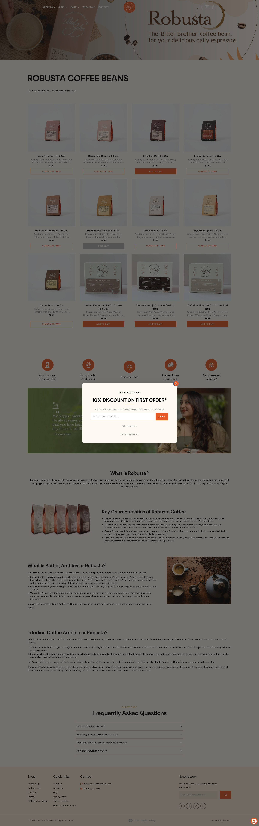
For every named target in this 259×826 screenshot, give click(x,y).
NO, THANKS (129, 426)
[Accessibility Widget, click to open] (254, 821)
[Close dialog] (176, 383)
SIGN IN (162, 416)
